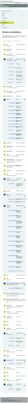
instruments (12, 270)
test (7, 372)
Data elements (4, 17)
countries (12, 71)
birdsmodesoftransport (13, 226)
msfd (7, 350)
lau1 (7, 321)
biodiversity (9, 96)
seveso (8, 367)
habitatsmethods (13, 255)
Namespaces (4, 27)
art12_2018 (9, 54)
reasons (12, 79)
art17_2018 (9, 91)
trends (11, 82)
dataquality (9, 151)
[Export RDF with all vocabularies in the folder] (24, 60)
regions (11, 129)
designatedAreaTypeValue (13, 110)
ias (7, 275)
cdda (7, 99)
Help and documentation (6, 10)
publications (9, 360)
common (8, 142)
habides (8, 205)
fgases (8, 178)
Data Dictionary (11, 8)
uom (7, 376)
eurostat (8, 170)
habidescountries (13, 241)
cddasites (12, 106)
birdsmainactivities (13, 215)
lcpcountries (12, 337)
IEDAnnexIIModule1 (11, 283)
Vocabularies (4, 22)
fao (7, 174)
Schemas (4, 20)
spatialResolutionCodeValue (13, 138)
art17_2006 (9, 59)
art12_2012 (9, 49)
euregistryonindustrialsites (11, 165)
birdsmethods (13, 220)
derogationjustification (13, 236)
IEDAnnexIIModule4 (11, 299)
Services (3, 24)
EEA (7, 1)
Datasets (3, 13)
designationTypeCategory (13, 113)
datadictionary (10, 146)
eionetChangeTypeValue (13, 120)
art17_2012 (9, 86)
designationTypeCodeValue (13, 117)
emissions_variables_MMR (13, 199)
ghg (7, 194)
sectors (11, 345)
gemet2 (8, 191)
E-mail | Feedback (5, 398)
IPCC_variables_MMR (13, 201)
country (11, 389)
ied (7, 278)
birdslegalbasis (13, 210)
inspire (8, 311)
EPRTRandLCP (10, 159)
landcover (9, 316)
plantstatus (12, 341)
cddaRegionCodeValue (13, 102)
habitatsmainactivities (13, 250)
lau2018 (8, 328)
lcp (7, 333)
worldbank (9, 384)
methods (12, 74)
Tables (3, 15)
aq (7, 44)
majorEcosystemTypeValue (13, 126)
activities (12, 63)
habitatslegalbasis (13, 245)
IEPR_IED (8, 305)
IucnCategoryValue (13, 124)
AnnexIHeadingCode (13, 288)
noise (7, 355)
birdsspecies (13, 231)
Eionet (7, 8)
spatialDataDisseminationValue (13, 134)
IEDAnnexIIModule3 (11, 293)
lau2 (7, 324)
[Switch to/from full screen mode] (20, 3)
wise (7, 379)
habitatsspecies (13, 266)
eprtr (7, 154)
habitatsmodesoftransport (13, 261)
